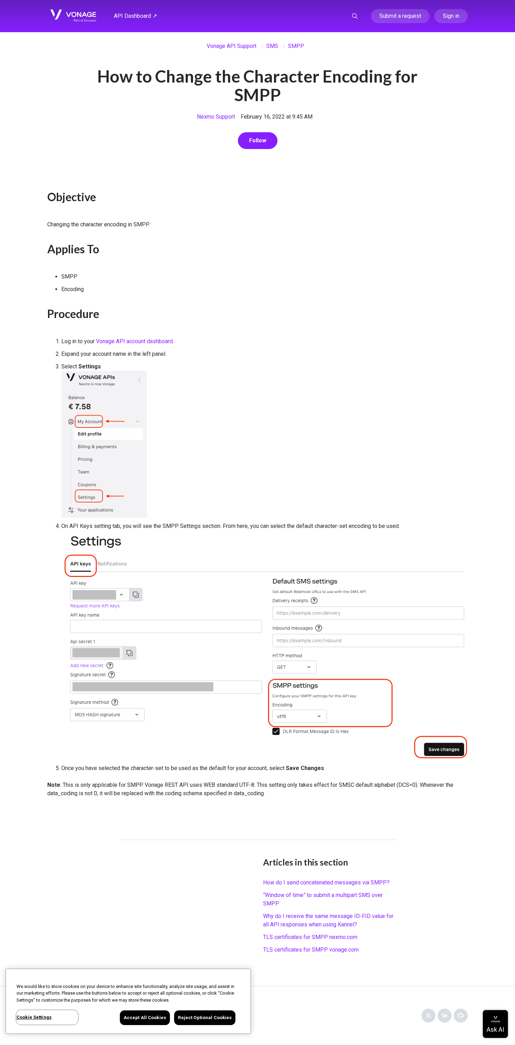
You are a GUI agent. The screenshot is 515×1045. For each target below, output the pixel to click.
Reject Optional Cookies (205, 1017)
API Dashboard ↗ (135, 16)
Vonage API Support (231, 46)
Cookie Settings (34, 1017)
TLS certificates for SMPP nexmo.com (310, 937)
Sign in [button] (451, 16)
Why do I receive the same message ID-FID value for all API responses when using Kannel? (328, 920)
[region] (128, 1001)
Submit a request (400, 16)
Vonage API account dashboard (134, 341)
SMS (272, 46)
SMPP (296, 46)
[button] (355, 16)
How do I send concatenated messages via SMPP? (326, 882)
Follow (257, 140)
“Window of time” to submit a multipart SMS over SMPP (323, 899)
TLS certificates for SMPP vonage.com (311, 949)
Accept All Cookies (145, 1017)
